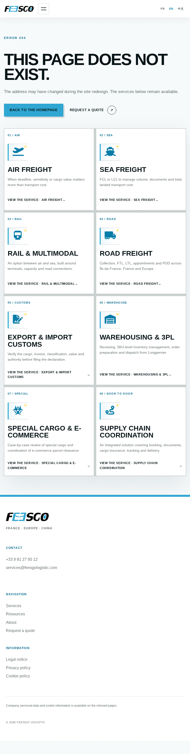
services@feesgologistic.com (31, 568)
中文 (181, 8)
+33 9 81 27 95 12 (22, 559)
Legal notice (16, 659)
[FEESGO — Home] (19, 9)
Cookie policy (18, 676)
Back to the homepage (34, 110)
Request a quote (20, 630)
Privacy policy (18, 668)
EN (171, 8)
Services (13, 606)
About (11, 622)
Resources (15, 614)
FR (163, 8)
